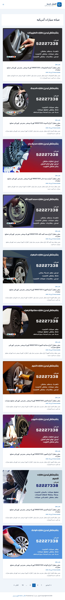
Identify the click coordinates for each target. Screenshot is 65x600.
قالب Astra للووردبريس (19, 595)
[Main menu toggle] (3, 4)
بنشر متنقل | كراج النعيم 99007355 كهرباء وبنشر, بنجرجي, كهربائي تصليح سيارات (32, 401)
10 (23, 585)
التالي (16, 585)
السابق (48, 585)
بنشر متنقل (57, 64)
